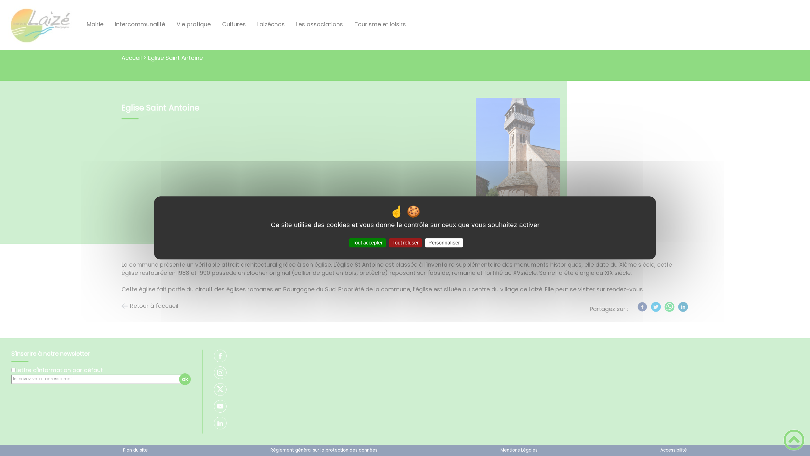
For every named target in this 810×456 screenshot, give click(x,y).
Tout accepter (367, 242)
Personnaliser (444, 242)
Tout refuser (405, 242)
